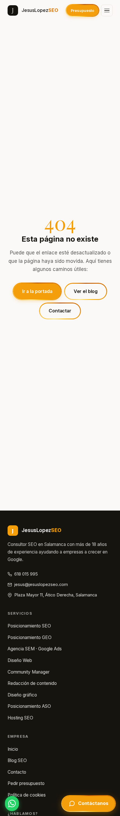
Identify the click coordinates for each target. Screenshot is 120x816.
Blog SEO (17, 760)
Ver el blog (86, 291)
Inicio (13, 749)
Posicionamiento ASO (29, 706)
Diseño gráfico (22, 695)
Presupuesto (82, 10)
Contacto (17, 772)
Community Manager (29, 672)
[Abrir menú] (107, 10)
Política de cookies (27, 795)
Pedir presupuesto (26, 783)
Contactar (60, 311)
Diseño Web (20, 660)
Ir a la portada (37, 291)
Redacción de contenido (32, 683)
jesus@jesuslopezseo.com (41, 584)
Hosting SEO (20, 718)
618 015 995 (26, 574)
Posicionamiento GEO (30, 637)
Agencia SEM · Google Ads (35, 649)
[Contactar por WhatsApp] (12, 803)
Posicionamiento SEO (29, 626)
